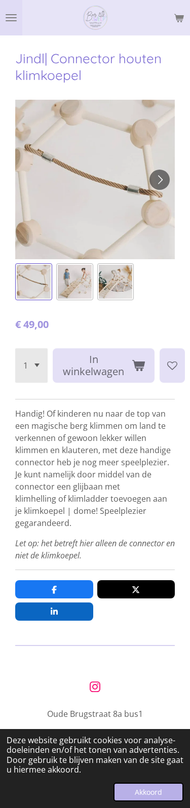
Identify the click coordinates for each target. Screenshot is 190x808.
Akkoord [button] (148, 792)
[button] (33, 281)
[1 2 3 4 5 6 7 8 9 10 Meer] (31, 365)
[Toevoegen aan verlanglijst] (172, 365)
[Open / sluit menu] (11, 17)
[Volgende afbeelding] (159, 180)
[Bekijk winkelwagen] (179, 17)
